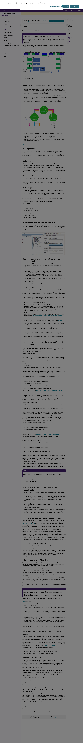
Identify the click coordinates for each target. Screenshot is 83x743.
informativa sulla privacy (35, 2)
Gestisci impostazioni (55, 6)
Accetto (66, 6)
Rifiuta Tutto (74, 6)
